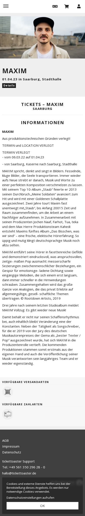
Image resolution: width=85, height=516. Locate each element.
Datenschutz (11, 452)
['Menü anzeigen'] (5, 6)
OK (42, 505)
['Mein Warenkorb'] (67, 6)
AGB (5, 440)
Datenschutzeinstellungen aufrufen (30, 498)
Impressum (10, 446)
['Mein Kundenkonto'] (79, 6)
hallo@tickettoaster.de (19, 473)
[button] (54, 6)
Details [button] (9, 85)
